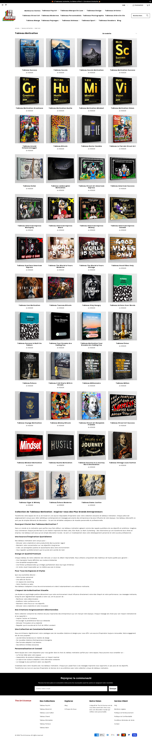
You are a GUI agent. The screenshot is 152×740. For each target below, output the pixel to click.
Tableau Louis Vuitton (47, 713)
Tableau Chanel (45, 716)
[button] (50, 10)
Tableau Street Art (46, 709)
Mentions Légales (120, 709)
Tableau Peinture (45, 724)
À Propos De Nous (70, 709)
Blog (66, 705)
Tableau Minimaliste (46, 720)
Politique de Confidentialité (123, 716)
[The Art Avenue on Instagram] (2, 5)
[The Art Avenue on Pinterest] (6, 5)
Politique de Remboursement (123, 713)
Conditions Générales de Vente (124, 720)
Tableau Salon (44, 727)
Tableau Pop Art (45, 705)
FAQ (115, 705)
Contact (116, 724)
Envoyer (113, 688)
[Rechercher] (147, 15)
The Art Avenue (25, 735)
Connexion (139, 5)
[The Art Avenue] (9, 16)
